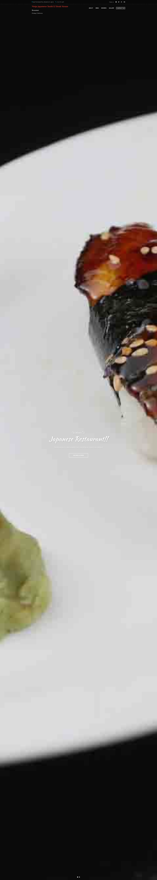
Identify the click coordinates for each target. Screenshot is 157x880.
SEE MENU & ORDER (78, 455)
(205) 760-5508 (60, 2)
